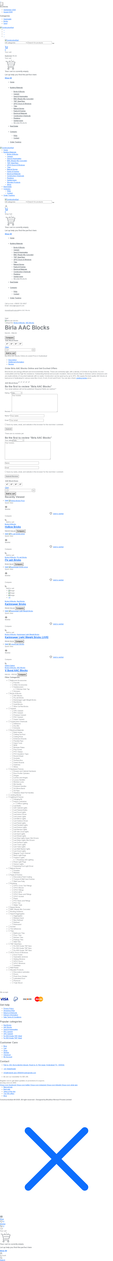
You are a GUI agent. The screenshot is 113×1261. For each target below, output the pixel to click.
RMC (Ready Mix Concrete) (24, 99)
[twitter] (4, 32)
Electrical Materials (20, 113)
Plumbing (17, 118)
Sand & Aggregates (21, 96)
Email (7, 420)
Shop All (8, 78)
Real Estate (14, 126)
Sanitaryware (18, 121)
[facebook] (4, 30)
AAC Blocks (30, 323)
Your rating (9, 440)
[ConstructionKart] (7, 27)
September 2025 (10, 10)
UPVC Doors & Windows (22, 104)
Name (7, 416)
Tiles (15, 106)
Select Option (10, 665)
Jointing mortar (81, 378)
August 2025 (8, 12)
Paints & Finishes (20, 111)
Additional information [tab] (16, 362)
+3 (9, 597)
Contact (16, 138)
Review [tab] (11, 364)
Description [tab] (12, 360)
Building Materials (16, 87)
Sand (5, 23)
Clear (7, 347)
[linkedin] (4, 34)
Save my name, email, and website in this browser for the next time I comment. (35, 424)
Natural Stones (19, 108)
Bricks (6, 21)
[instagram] (4, 36)
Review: (8, 411)
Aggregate (7, 19)
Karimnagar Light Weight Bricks (28, 634)
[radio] (7, 344)
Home (12, 82)
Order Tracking (15, 142)
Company (13, 132)
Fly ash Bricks (22, 557)
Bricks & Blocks (19, 91)
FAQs (15, 136)
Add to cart (10, 353)
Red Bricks (21, 601)
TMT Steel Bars (19, 101)
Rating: (8, 393)
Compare (9, 338)
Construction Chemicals (22, 116)
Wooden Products (20, 123)
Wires (9, 184)
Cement (16, 94)
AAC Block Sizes (11, 340)
